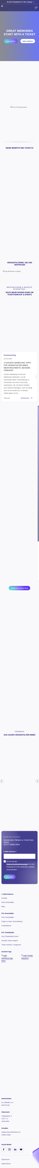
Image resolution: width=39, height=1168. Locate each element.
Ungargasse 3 (6, 1116)
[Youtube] (21, 1149)
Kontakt (4, 898)
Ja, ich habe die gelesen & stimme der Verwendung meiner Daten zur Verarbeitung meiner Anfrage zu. (19, 666)
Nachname (23, 626)
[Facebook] (3, 1149)
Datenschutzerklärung (15, 664)
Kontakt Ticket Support (9, 940)
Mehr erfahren (28, 41)
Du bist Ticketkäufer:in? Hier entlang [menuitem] (19, 2)
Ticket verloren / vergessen (11, 945)
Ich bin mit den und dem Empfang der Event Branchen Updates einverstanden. (21, 866)
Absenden (9, 877)
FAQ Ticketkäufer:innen (9, 936)
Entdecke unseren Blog (19, 588)
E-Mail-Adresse (10, 851)
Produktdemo (6, 926)
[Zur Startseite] (5, 7)
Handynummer (25, 635)
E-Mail (7, 635)
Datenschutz (6, 1164)
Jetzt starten (10, 41)
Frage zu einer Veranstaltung (11, 921)
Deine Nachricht (10, 645)
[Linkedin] (15, 1149)
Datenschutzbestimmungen (17, 864)
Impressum (5, 1159)
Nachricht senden (12, 679)
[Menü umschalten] (36, 7)
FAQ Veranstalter (7, 902)
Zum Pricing (5, 175)
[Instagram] (9, 1149)
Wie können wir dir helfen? (14, 616)
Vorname (8, 626)
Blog (3, 906)
